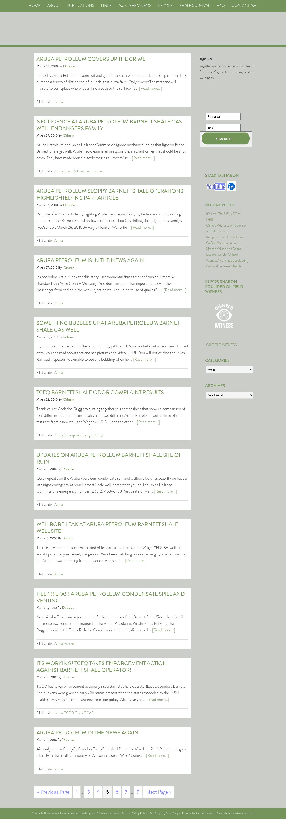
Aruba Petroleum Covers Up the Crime (91, 59)
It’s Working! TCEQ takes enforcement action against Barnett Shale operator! (101, 666)
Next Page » (158, 792)
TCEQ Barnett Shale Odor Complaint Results (100, 392)
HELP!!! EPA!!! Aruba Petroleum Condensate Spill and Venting (110, 597)
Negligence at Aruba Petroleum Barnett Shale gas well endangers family (109, 125)
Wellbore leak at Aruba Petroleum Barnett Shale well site (107, 527)
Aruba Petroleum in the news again (87, 733)
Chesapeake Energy (78, 435)
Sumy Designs (173, 813)
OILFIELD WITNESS (221, 344)
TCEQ (98, 435)
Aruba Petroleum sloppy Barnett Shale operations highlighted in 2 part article (109, 194)
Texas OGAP (84, 712)
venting (69, 643)
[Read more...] (150, 88)
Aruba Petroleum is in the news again (90, 260)
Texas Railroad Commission (83, 171)
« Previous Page (53, 792)
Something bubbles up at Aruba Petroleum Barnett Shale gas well (109, 326)
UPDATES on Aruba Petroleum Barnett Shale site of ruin (109, 458)
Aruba (58, 101)
